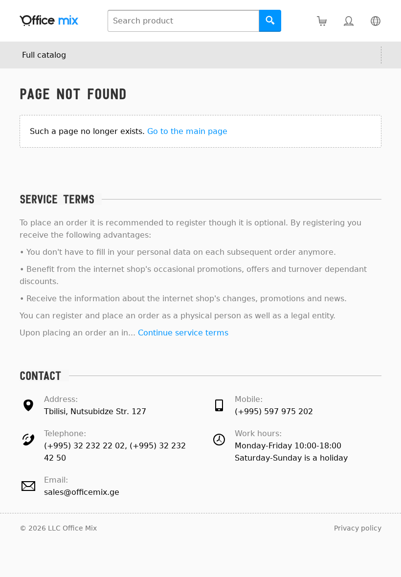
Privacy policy (357, 528)
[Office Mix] (49, 21)
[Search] (270, 21)
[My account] (348, 21)
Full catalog (44, 55)
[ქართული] (375, 21)
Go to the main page (187, 131)
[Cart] (322, 21)
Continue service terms (183, 332)
